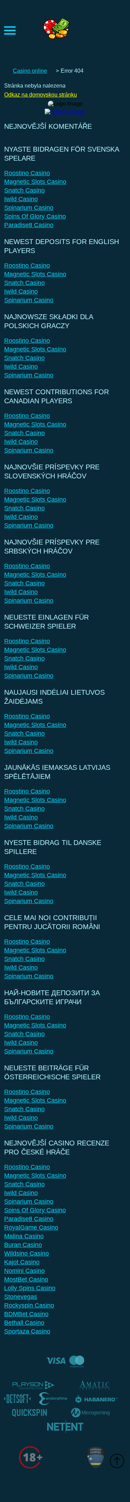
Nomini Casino (24, 1270)
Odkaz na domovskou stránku (40, 95)
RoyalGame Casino (31, 1227)
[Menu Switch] (10, 30)
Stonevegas (20, 1296)
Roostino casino (27, 173)
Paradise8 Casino (28, 225)
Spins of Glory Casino (35, 216)
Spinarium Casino (28, 207)
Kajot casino (22, 1262)
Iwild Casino (21, 199)
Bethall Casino (24, 1322)
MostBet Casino (26, 1279)
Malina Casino (24, 1236)
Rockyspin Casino (29, 1305)
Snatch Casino (24, 190)
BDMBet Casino (26, 1314)
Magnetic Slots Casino (35, 181)
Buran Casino (23, 1244)
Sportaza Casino (27, 1331)
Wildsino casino (26, 1253)
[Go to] (65, 110)
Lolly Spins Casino (29, 1288)
